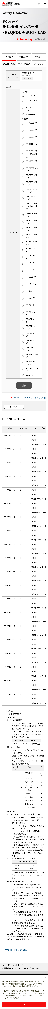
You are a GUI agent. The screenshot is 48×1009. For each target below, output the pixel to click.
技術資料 (39, 56)
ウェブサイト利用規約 (11, 998)
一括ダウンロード (15, 406)
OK (24, 1004)
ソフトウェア (24, 63)
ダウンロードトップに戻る (16, 949)
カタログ (9, 56)
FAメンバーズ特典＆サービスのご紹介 (29, 397)
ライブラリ (39, 63)
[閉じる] (45, 977)
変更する (27, 78)
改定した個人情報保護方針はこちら (25, 986)
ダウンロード (18, 965)
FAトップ (6, 965)
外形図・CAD (9, 63)
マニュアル (24, 56)
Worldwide (39, 4)
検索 (24, 385)
